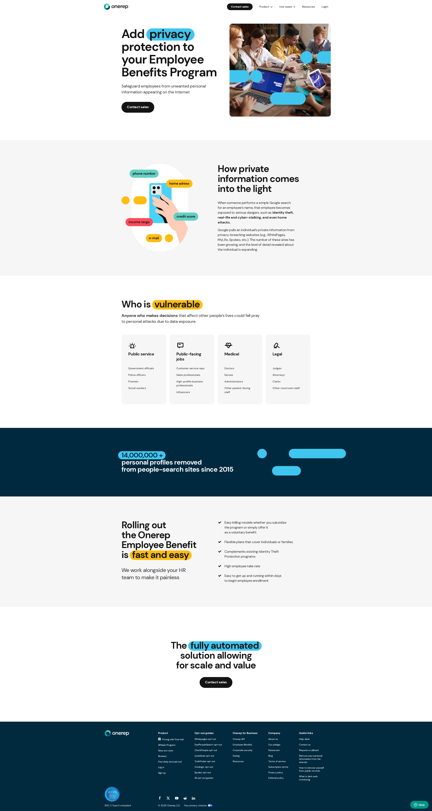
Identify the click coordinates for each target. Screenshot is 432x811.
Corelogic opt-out (204, 766)
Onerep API (239, 739)
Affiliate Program (167, 744)
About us (273, 739)
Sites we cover (165, 750)
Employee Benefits (242, 744)
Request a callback (309, 750)
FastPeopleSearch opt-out (208, 744)
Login (325, 6)
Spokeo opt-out (203, 772)
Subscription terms (278, 766)
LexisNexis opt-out (204, 755)
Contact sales (240, 6)
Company (274, 733)
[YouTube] (176, 798)
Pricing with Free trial (173, 739)
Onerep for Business (245, 733)
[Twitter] (168, 798)
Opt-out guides (204, 733)
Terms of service (277, 761)
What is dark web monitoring (308, 778)
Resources (308, 6)
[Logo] (116, 6)
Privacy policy (275, 772)
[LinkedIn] (193, 798)
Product (163, 733)
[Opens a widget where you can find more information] (419, 805)
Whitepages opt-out (205, 739)
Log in (161, 767)
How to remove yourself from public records (311, 769)
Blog (270, 755)
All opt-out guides (204, 777)
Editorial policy (276, 777)
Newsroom (274, 750)
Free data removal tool (170, 761)
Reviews (162, 756)
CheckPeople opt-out (206, 750)
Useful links (306, 733)
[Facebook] (159, 798)
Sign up (162, 772)
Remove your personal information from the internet (310, 759)
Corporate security (242, 750)
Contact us (304, 744)
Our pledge (274, 744)
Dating (236, 755)
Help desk (304, 739)
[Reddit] (185, 798)
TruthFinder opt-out (205, 761)
